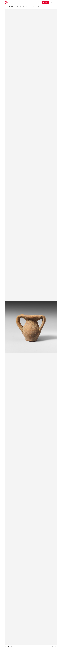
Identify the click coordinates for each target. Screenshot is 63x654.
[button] (31, 327)
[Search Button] (52, 2)
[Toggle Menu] (56, 2)
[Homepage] (6, 2)
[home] (5, 6)
